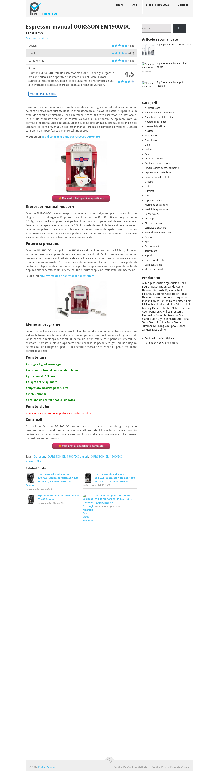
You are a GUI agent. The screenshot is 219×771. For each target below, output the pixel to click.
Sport (148, 241)
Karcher (155, 301)
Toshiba (161, 322)
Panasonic (155, 311)
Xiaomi (181, 326)
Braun (163, 286)
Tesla (145, 322)
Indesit (146, 301)
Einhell (178, 290)
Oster (175, 308)
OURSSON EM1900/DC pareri (68, 456)
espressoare (78, 136)
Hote (147, 186)
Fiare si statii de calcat (157, 177)
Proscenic (177, 311)
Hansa (183, 293)
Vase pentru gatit (154, 264)
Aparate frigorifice (155, 126)
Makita (161, 304)
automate (93, 136)
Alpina (152, 283)
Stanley (146, 319)
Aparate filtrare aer (155, 121)
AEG (144, 283)
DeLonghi (158, 290)
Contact (183, 4)
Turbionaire (149, 326)
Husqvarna (180, 297)
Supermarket (152, 246)
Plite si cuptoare (154, 223)
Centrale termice (154, 158)
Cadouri (149, 149)
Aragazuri (150, 131)
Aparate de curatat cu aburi (160, 117)
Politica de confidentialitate (160, 338)
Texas (152, 322)
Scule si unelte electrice (158, 232)
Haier (175, 293)
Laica (172, 301)
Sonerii (149, 237)
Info (134, 4)
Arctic (159, 283)
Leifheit (180, 301)
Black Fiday (151, 140)
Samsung (172, 315)
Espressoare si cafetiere (37, 38)
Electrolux (148, 293)
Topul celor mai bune (56, 136)
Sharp (182, 315)
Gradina (149, 181)
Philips (166, 311)
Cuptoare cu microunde (157, 163)
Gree (168, 293)
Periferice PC (152, 214)
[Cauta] (179, 28)
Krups (164, 301)
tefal (179, 319)
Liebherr (151, 304)
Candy (171, 286)
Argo (167, 283)
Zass (154, 329)
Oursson (39, 456)
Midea (180, 304)
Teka (186, 319)
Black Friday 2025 (157, 4)
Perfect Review (46, 767)
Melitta (170, 304)
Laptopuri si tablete (155, 200)
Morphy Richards (152, 308)
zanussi (146, 329)
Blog (147, 144)
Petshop (149, 218)
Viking (160, 326)
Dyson (169, 290)
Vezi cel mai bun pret (43, 93)
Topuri (118, 4)
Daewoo (147, 290)
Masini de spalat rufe (156, 204)
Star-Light (157, 319)
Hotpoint (167, 297)
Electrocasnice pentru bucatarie (162, 167)
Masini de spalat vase (156, 209)
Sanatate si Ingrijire (155, 227)
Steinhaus (170, 319)
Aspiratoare (151, 135)
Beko (183, 283)
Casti (147, 154)
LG (143, 304)
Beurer (146, 286)
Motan (167, 308)
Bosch (154, 286)
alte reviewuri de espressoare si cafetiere (67, 276)
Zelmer (162, 329)
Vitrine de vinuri (154, 269)
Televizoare (151, 250)
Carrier (180, 286)
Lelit (188, 301)
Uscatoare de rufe (154, 260)
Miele (187, 304)
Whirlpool (170, 326)
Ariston (174, 283)
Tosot (170, 322)
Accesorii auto (152, 108)
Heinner (147, 297)
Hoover (157, 297)
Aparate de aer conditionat (159, 112)
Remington (148, 315)
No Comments (32, 489)
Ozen (145, 311)
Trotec (177, 322)
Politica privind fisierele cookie (162, 343)
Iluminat (149, 191)
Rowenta (161, 315)
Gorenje (159, 293)
